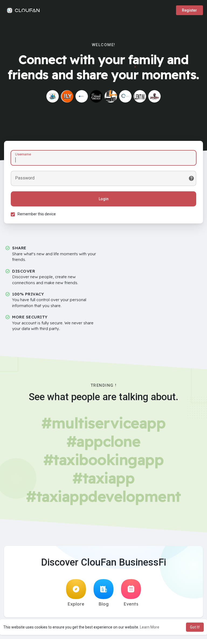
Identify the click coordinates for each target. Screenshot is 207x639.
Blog (104, 604)
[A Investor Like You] (67, 96)
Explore (76, 604)
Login (104, 199)
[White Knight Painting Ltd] (154, 96)
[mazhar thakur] (111, 96)
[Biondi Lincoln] (96, 96)
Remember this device (37, 214)
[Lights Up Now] (52, 96)
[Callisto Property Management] (81, 96)
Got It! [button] (195, 627)
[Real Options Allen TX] (125, 96)
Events (131, 604)
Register (189, 10)
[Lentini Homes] (140, 96)
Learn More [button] (149, 627)
